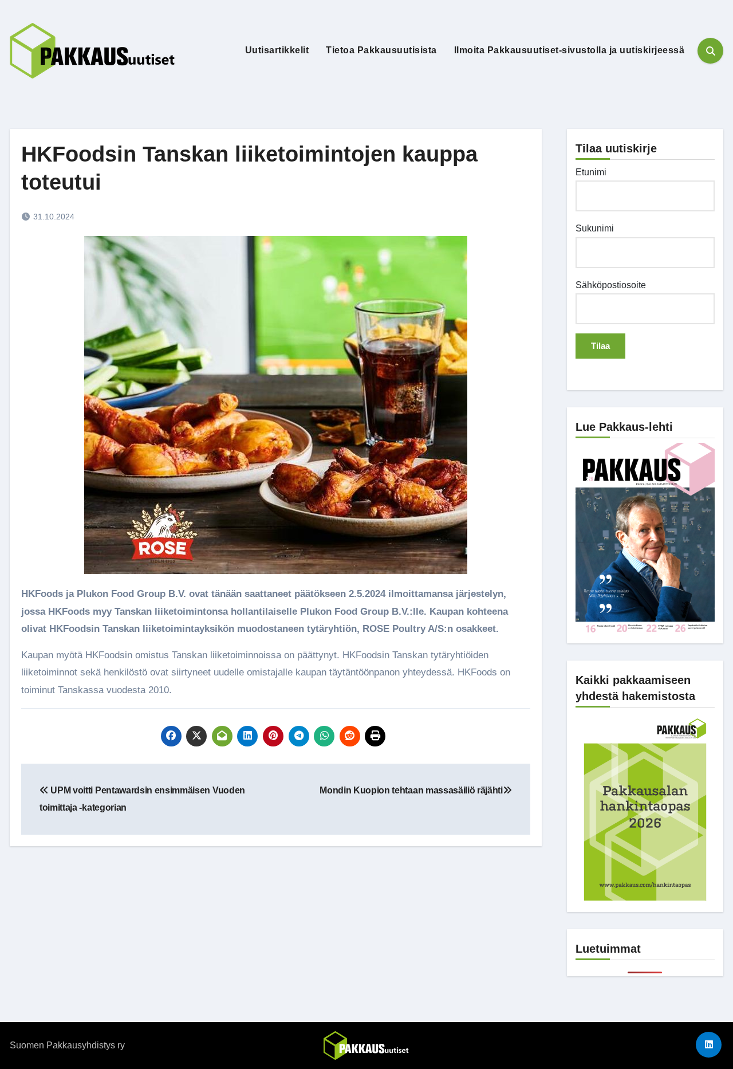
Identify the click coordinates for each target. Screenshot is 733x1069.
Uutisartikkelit (277, 50)
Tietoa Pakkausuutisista (381, 50)
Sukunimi (595, 228)
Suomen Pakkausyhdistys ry (67, 1045)
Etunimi (591, 172)
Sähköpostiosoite (611, 285)
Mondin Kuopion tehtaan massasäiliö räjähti (411, 790)
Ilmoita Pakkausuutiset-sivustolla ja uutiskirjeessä (569, 50)
